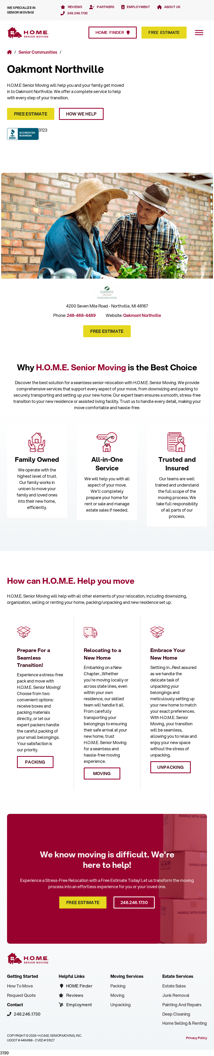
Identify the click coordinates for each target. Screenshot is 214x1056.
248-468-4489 (81, 315)
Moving (102, 773)
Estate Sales (174, 986)
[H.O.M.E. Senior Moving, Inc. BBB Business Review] (23, 135)
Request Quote (21, 995)
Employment (79, 1005)
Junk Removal (175, 995)
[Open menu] (199, 33)
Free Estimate (164, 32)
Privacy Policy (196, 1038)
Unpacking (170, 767)
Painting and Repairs (181, 1005)
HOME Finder (110, 32)
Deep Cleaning (176, 1014)
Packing (35, 762)
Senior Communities (38, 52)
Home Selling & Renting (184, 1023)
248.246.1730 (134, 902)
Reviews (74, 995)
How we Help (81, 114)
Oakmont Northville (55, 68)
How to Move (20, 986)
